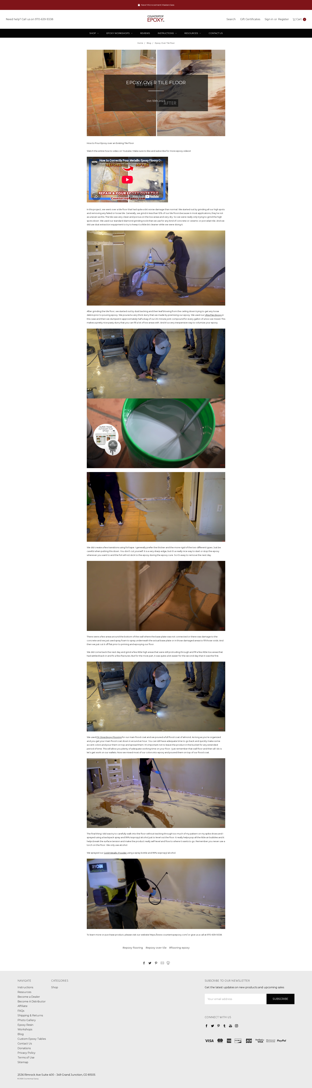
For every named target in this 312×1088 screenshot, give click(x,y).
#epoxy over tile (156, 947)
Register (283, 19)
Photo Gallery (27, 1020)
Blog (21, 1034)
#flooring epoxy (179, 947)
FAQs (21, 1010)
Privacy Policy (26, 1052)
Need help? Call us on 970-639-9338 (29, 19)
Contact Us (216, 33)
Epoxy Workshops (118, 33)
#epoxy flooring (133, 947)
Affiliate (22, 1006)
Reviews (145, 33)
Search (231, 19)
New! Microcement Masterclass (157, 5)
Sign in (269, 19)
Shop (92, 33)
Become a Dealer (29, 996)
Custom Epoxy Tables (32, 1038)
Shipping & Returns (30, 1015)
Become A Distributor (32, 1001)
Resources (191, 33)
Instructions (166, 33)
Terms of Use (26, 1057)
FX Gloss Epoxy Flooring (109, 737)
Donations (24, 1048)
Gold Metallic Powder (115, 852)
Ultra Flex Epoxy (213, 315)
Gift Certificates (250, 19)
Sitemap (23, 1062)
